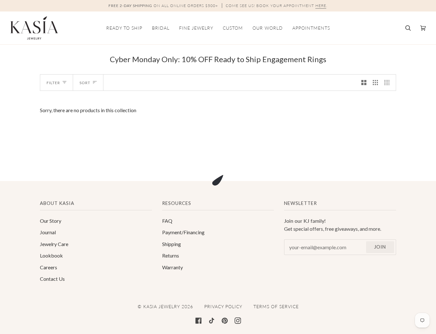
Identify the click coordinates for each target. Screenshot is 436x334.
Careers (48, 267)
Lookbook (51, 255)
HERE (320, 5)
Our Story (50, 221)
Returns (170, 255)
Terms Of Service (276, 306)
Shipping (171, 244)
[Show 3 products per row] (375, 83)
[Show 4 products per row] (388, 83)
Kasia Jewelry (161, 306)
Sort (84, 82)
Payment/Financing (183, 232)
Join (380, 247)
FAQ (167, 221)
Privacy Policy (223, 306)
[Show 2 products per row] (364, 83)
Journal (48, 232)
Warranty (172, 267)
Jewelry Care (54, 244)
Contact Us (52, 279)
